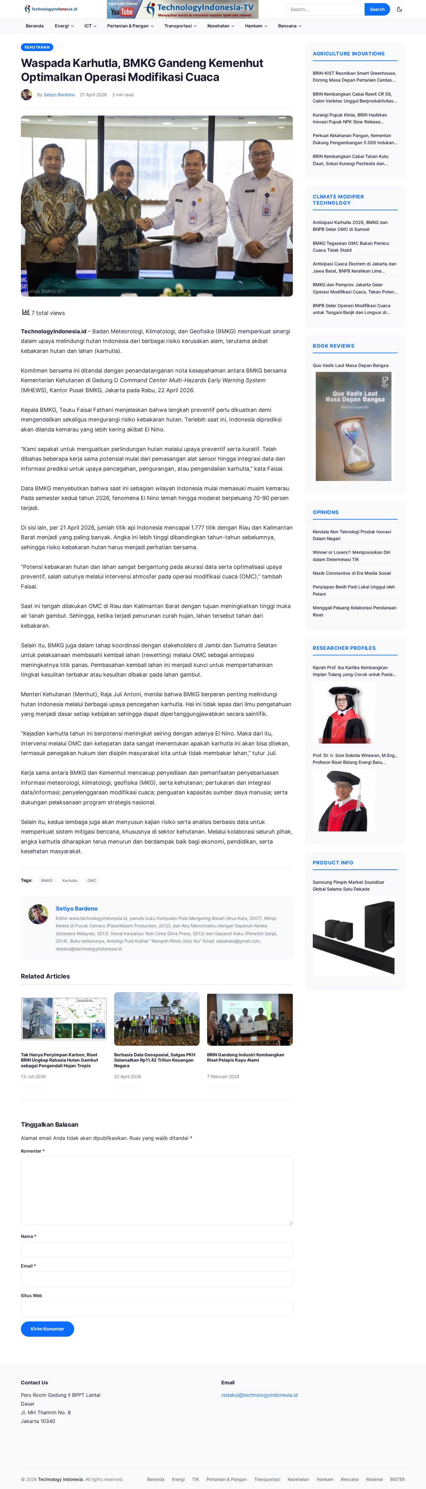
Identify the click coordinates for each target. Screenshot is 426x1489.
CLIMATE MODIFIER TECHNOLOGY (338, 199)
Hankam (254, 25)
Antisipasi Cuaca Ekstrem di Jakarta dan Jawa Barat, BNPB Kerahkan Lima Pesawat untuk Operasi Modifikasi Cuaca (354, 267)
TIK (195, 1479)
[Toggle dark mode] (399, 9)
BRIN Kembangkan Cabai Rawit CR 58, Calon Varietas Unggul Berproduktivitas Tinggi (353, 98)
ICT (88, 25)
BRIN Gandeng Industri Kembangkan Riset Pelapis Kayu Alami (245, 1057)
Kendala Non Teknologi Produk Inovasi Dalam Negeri (352, 535)
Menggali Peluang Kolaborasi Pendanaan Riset (354, 611)
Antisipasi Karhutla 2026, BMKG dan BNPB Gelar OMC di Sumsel (350, 226)
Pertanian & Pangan (128, 25)
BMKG (46, 880)
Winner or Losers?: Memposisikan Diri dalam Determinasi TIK (351, 555)
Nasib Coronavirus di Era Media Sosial (352, 573)
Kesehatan (218, 25)
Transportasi (178, 25)
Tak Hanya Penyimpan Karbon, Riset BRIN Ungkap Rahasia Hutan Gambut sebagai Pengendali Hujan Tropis (59, 1060)
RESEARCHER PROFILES (344, 648)
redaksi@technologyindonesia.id (259, 1395)
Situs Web (31, 1295)
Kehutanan (37, 47)
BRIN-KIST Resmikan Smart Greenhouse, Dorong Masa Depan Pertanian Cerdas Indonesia (354, 77)
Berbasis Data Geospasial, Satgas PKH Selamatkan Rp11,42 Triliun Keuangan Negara (154, 1060)
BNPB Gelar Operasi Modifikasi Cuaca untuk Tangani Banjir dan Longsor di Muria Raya (351, 309)
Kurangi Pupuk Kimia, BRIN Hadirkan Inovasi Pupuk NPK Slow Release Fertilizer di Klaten (350, 119)
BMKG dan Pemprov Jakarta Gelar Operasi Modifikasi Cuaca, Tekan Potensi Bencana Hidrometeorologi (355, 288)
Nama (28, 1236)
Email (28, 1265)
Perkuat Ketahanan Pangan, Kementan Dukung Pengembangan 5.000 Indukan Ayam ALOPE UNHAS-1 (353, 139)
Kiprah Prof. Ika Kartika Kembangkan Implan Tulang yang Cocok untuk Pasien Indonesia (354, 671)
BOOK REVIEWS (334, 346)
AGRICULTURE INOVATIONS (349, 53)
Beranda (35, 25)
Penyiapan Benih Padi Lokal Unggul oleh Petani (354, 590)
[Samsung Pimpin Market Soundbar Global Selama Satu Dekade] (354, 936)
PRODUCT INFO (333, 862)
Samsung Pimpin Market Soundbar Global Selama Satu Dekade (348, 885)
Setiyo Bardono (59, 94)
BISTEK (397, 1479)
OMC (91, 880)
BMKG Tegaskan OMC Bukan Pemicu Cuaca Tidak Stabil (351, 246)
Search (377, 9)
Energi (62, 25)
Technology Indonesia (60, 1479)
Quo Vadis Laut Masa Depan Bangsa (351, 365)
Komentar (33, 1151)
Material (374, 1479)
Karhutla (69, 880)
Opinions (326, 512)
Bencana (287, 25)
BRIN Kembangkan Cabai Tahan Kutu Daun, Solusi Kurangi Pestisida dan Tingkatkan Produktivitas (350, 160)
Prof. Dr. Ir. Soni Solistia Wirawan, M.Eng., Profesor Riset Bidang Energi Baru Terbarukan (355, 759)
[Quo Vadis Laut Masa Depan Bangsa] (354, 426)
